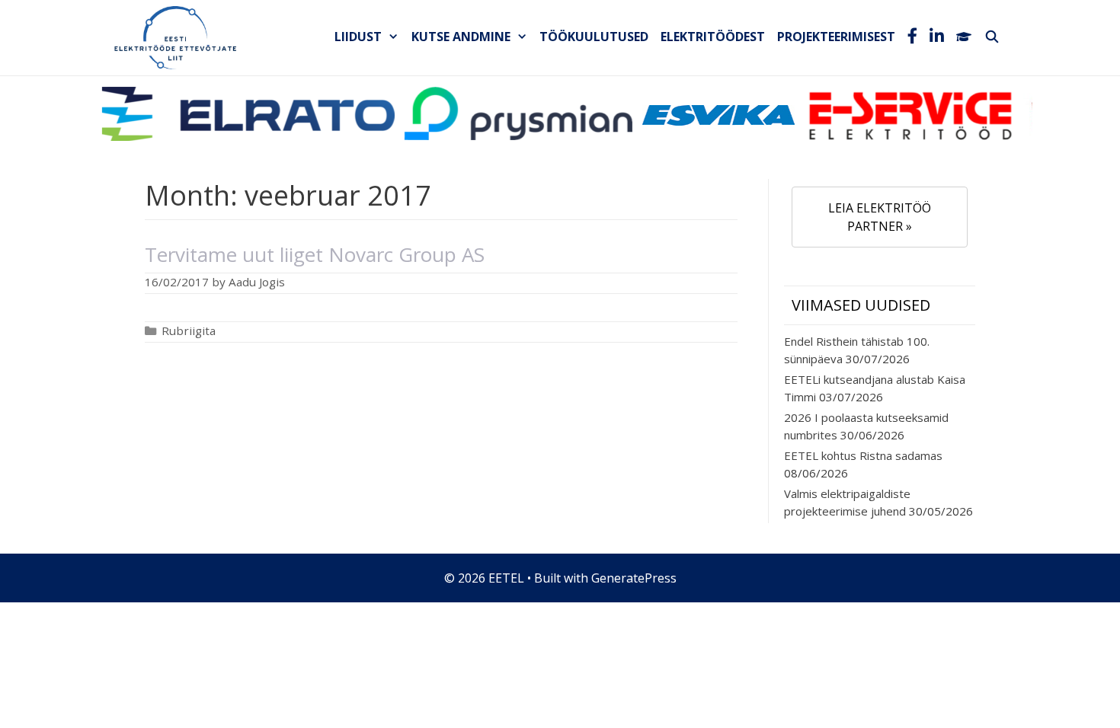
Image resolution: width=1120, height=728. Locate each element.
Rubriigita (189, 330)
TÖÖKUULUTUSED (593, 36)
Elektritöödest (713, 36)
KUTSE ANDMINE (460, 36)
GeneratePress (634, 578)
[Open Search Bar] (992, 36)
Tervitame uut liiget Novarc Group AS (315, 254)
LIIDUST (358, 36)
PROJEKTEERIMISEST (836, 36)
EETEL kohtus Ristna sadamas (863, 455)
